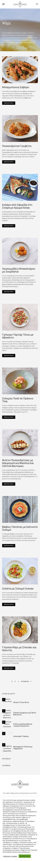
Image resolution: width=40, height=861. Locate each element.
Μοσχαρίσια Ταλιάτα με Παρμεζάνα (22, 747)
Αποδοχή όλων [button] (25, 856)
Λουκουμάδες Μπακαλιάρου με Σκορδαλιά (18, 270)
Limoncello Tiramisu (21, 736)
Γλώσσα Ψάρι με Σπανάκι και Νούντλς (19, 648)
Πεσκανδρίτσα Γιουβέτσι (17, 146)
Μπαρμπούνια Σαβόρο (15, 87)
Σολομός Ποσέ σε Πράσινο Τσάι (17, 400)
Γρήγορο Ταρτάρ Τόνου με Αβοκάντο (17, 336)
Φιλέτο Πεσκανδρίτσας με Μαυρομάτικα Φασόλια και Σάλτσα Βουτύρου (18, 463)
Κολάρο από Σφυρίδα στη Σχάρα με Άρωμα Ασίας (17, 206)
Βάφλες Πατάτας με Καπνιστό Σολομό (20, 528)
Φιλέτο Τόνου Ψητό (21, 702)
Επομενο (25, 681)
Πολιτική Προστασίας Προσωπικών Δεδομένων (20, 851)
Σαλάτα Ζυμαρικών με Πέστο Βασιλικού (24, 714)
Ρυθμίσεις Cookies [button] (10, 856)
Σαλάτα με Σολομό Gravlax (18, 588)
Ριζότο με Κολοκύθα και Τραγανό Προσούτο (22, 725)
